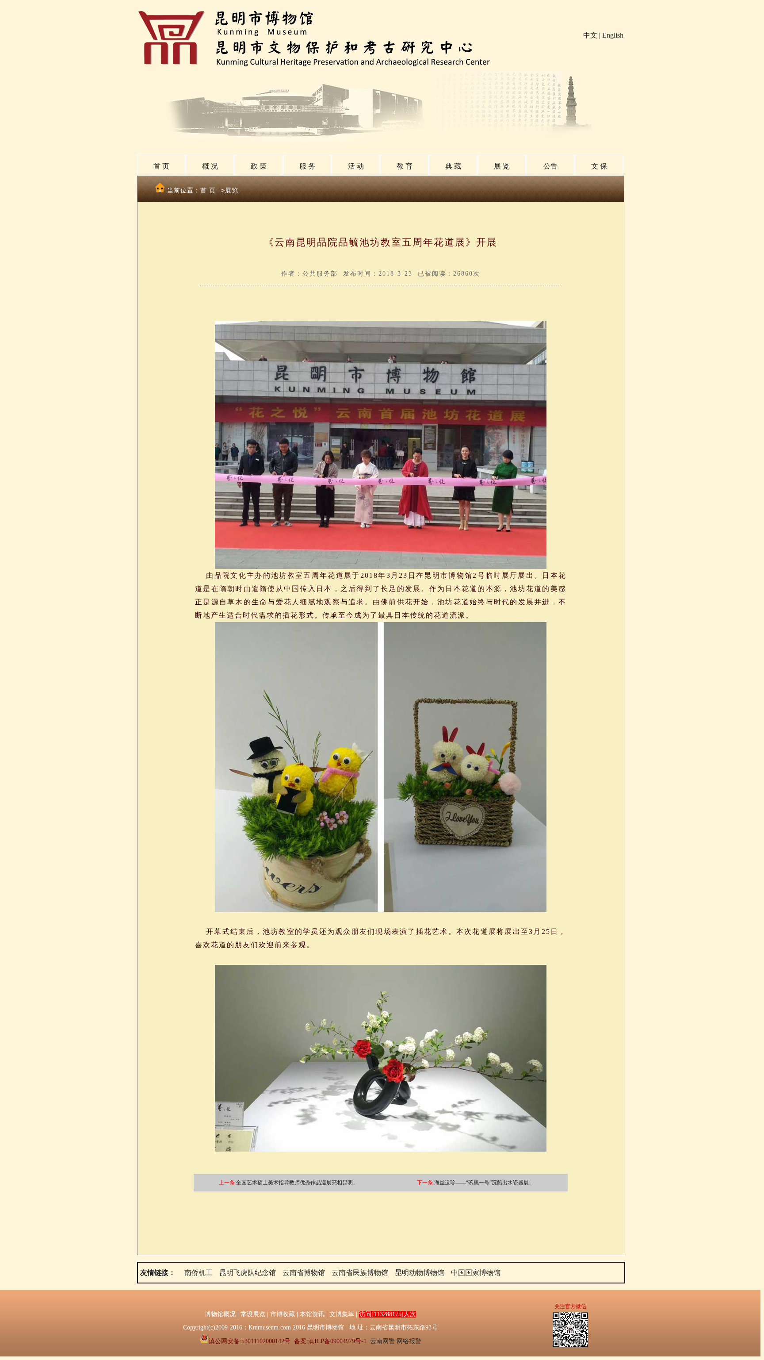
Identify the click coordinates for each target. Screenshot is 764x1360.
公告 (550, 166)
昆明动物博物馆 (419, 1272)
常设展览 (253, 1314)
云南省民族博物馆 (360, 1272)
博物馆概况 (220, 1314)
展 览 (502, 166)
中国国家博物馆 (475, 1272)
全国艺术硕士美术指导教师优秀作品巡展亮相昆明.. (295, 1182)
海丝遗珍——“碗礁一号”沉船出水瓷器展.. (482, 1182)
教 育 (405, 166)
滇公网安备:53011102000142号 (249, 1341)
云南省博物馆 (304, 1272)
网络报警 (409, 1341)
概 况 (210, 166)
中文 (590, 35)
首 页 (161, 166)
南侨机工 (198, 1272)
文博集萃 (341, 1314)
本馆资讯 (312, 1314)
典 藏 (453, 166)
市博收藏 (282, 1314)
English (612, 35)
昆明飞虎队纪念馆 (247, 1272)
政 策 (259, 166)
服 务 (307, 166)
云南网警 (382, 1341)
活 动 (356, 166)
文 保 (599, 166)
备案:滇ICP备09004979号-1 (330, 1341)
